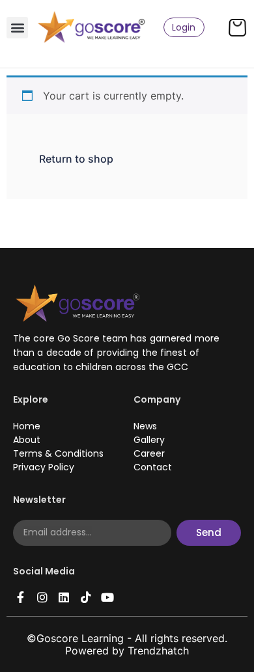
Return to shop (76, 158)
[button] (17, 27)
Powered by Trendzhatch (127, 650)
